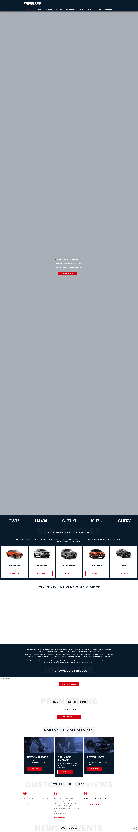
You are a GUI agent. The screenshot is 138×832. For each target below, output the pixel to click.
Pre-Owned (48, 9)
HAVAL (41, 521)
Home (27, 9)
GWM (13, 521)
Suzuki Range (96, 565)
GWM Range (42, 565)
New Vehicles (37, 9)
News (89, 9)
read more (94, 769)
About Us (98, 9)
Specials (59, 9)
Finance (81, 9)
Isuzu (96, 521)
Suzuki (69, 521)
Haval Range (69, 565)
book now (34, 769)
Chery (124, 521)
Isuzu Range (14, 565)
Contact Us (109, 9)
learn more (65, 772)
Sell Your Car (70, 9)
